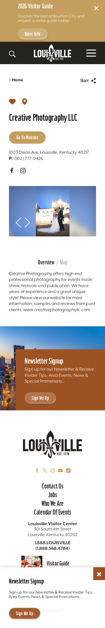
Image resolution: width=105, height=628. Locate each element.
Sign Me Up (40, 398)
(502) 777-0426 (26, 158)
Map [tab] (63, 262)
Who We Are (52, 503)
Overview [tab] (46, 262)
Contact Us (52, 486)
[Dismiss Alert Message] (96, 8)
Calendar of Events (52, 512)
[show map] (24, 101)
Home (16, 80)
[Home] (53, 53)
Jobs (52, 495)
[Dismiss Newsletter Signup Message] (99, 574)
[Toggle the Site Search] (12, 54)
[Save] (12, 101)
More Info (33, 34)
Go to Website (27, 137)
